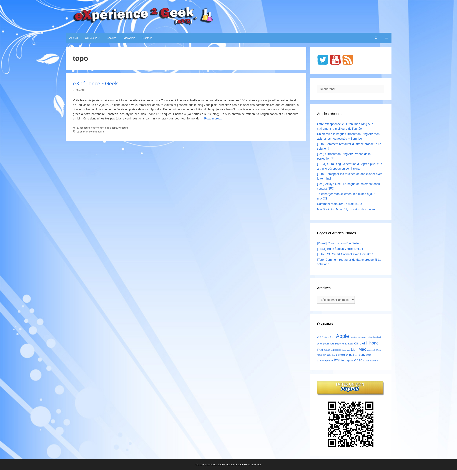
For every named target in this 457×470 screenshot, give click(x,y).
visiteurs (123, 127)
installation (347, 343)
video (358, 360)
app (333, 337)
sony (362, 354)
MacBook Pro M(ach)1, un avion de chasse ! (346, 209)
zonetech (370, 360)
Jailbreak (336, 349)
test (337, 360)
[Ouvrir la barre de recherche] (376, 38)
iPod (320, 349)
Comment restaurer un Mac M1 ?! (339, 204)
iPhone (372, 343)
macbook (371, 350)
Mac (362, 349)
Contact (147, 37)
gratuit (326, 344)
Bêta (369, 337)
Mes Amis (129, 37)
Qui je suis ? (92, 37)
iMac (338, 343)
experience (97, 127)
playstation (342, 354)
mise (378, 350)
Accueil (73, 37)
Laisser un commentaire (90, 131)
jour (348, 350)
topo (114, 127)
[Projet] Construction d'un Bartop (338, 243)
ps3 (351, 354)
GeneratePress (252, 464)
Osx (333, 355)
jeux (344, 350)
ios (355, 343)
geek (108, 127)
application (355, 337)
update (350, 361)
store (368, 355)
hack (332, 344)
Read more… (213, 118)
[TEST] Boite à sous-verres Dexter (340, 249)
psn (356, 355)
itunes (327, 350)
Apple (342, 336)
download (377, 337)
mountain (321, 355)
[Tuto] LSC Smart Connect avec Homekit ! (345, 254)
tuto (343, 360)
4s (326, 337)
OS (329, 355)
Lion (354, 349)
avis (363, 337)
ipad (362, 343)
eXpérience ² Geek (95, 83)
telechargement (325, 360)
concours (84, 127)
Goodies (111, 37)
